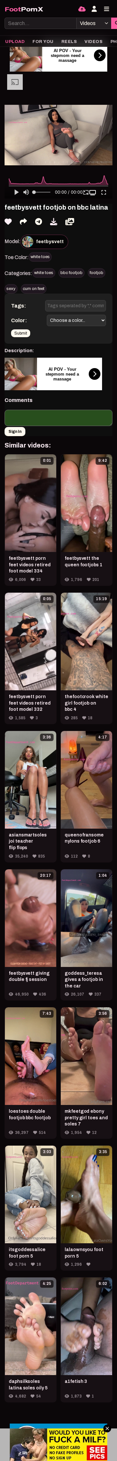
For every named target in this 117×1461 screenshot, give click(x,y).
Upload (15, 41)
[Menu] (106, 9)
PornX (24, 9)
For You (43, 41)
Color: (19, 320)
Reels (69, 41)
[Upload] (82, 9)
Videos (93, 41)
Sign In (14, 431)
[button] (93, 193)
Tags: (18, 306)
